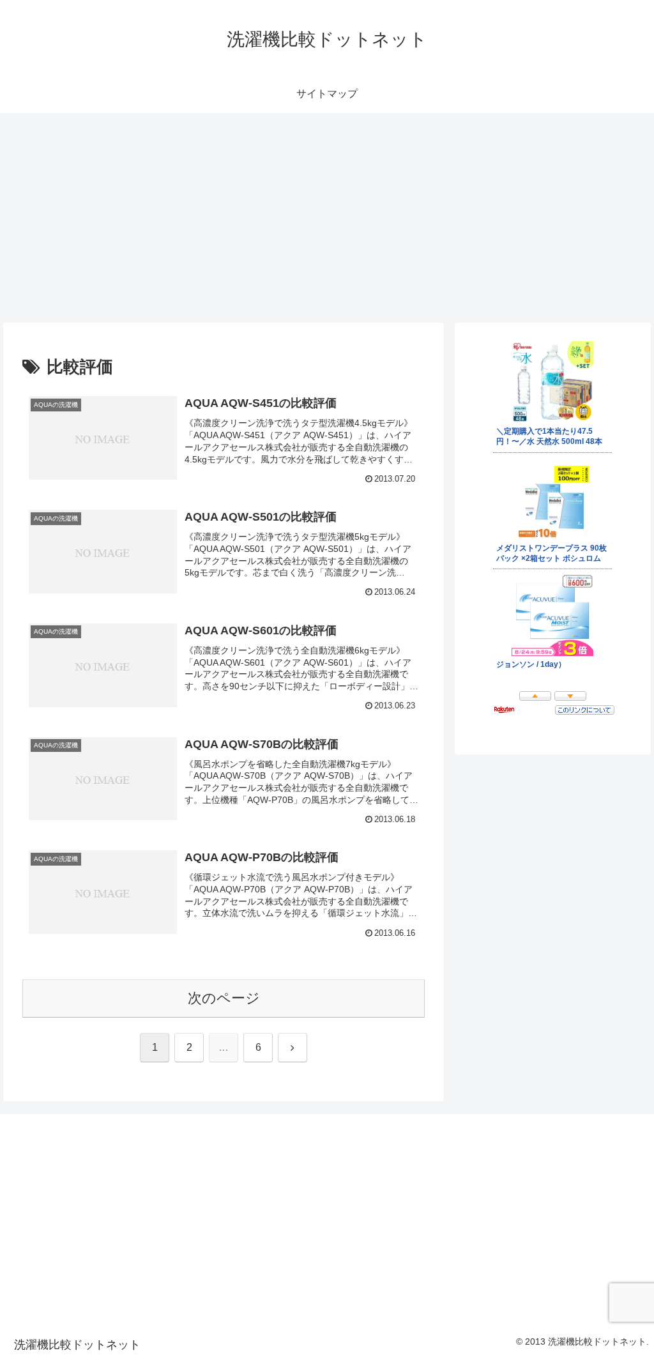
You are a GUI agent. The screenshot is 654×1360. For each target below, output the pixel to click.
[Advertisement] (327, 217)
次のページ (224, 998)
